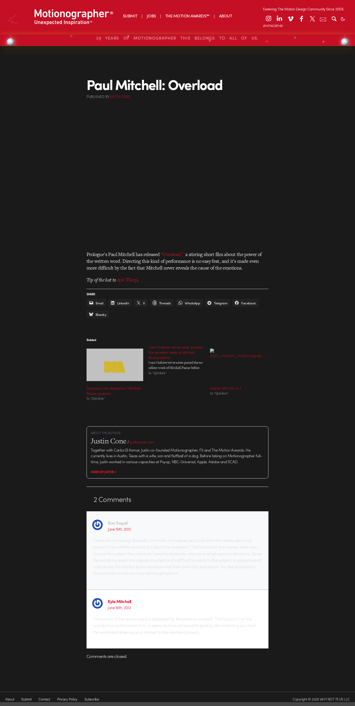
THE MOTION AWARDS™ (187, 16)
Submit (26, 699)
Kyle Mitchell (119, 601)
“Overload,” (172, 254)
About (9, 699)
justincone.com (142, 442)
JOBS (151, 16)
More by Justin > (103, 471)
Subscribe (91, 699)
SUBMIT (130, 16)
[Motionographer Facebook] (301, 18)
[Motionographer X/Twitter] (312, 18)
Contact (44, 699)
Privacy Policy (67, 699)
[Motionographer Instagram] (268, 18)
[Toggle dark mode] (342, 18)
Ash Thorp (127, 279)
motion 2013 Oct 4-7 (225, 388)
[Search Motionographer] (334, 18)
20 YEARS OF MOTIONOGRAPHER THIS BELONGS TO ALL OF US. (177, 38)
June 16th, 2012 (119, 607)
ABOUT (225, 16)
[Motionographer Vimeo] (290, 18)
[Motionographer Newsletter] (323, 18)
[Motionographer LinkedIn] (279, 18)
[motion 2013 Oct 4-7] (238, 365)
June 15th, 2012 (119, 529)
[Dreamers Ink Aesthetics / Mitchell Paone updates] (115, 365)
